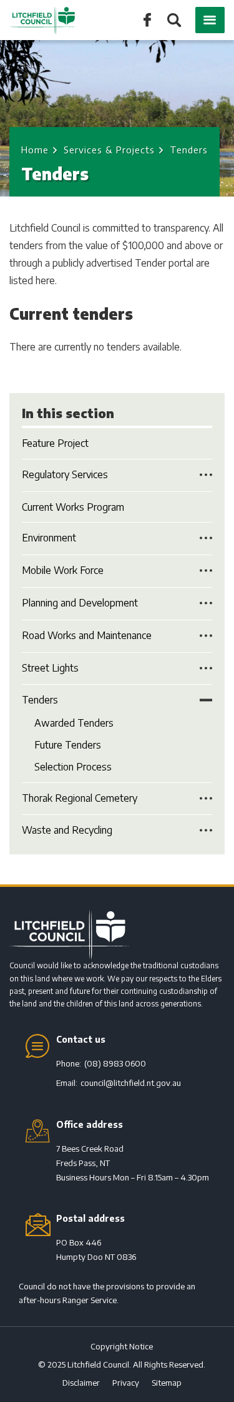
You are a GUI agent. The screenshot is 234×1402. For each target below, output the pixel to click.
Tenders (40, 699)
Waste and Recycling (67, 830)
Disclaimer (81, 1383)
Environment (49, 537)
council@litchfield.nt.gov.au (130, 1083)
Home (35, 149)
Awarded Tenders (74, 723)
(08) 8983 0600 (115, 1063)
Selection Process (73, 766)
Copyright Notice (121, 1346)
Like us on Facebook (147, 19)
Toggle (206, 474)
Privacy (125, 1383)
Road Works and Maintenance (87, 635)
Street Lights (50, 668)
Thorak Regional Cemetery (79, 798)
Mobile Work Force (63, 570)
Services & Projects (109, 149)
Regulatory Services (65, 474)
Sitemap (167, 1383)
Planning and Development (80, 602)
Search (173, 21)
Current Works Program (73, 507)
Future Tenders (67, 745)
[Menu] (210, 20)
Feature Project (55, 443)
